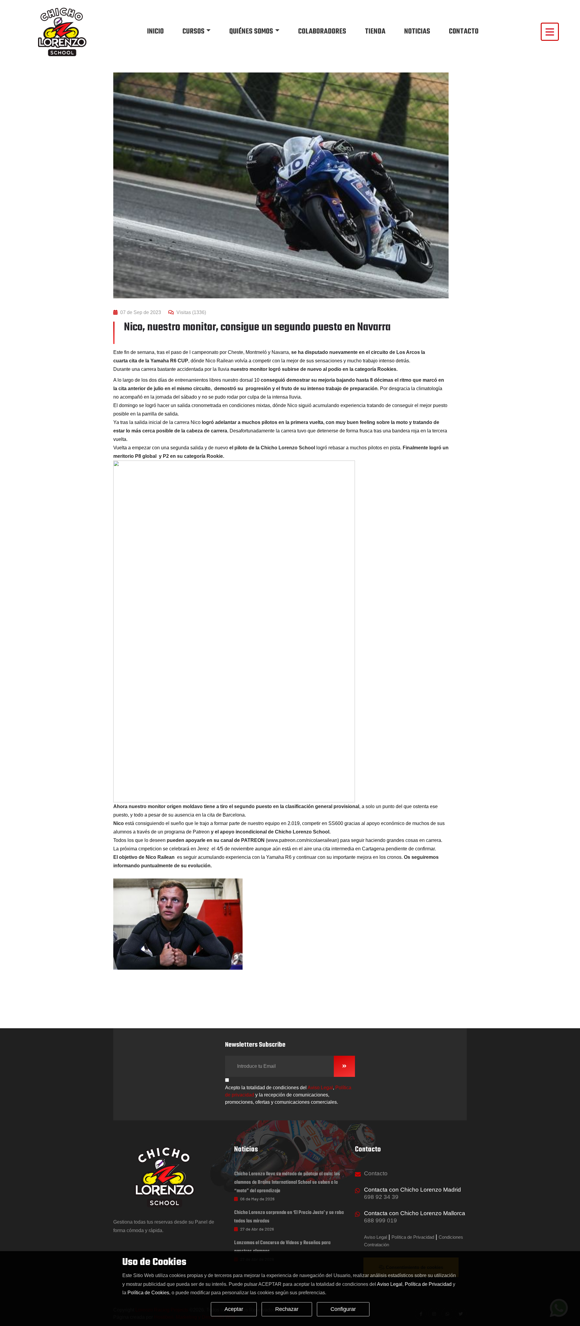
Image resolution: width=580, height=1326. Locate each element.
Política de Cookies (148, 1292)
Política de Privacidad (413, 1237)
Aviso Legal (320, 1087)
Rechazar (286, 1309)
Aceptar (233, 1309)
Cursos (193, 31)
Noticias (417, 31)
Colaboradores (322, 31)
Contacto (463, 31)
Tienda (375, 31)
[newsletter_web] (344, 1066)
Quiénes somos (251, 31)
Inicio (155, 31)
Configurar (343, 1309)
